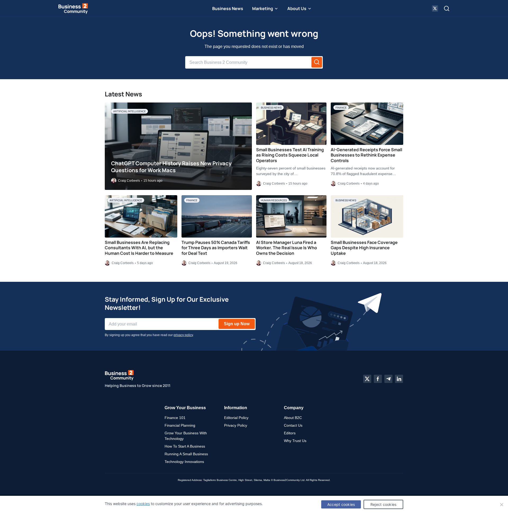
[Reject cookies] (501, 504)
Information (235, 407)
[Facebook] (378, 379)
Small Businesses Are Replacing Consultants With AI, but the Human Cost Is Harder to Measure (139, 247)
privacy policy (183, 335)
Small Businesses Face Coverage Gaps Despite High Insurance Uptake (364, 247)
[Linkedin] (399, 379)
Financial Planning (180, 425)
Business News (227, 8)
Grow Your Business (185, 407)
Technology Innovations (184, 462)
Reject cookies (383, 504)
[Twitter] (367, 379)
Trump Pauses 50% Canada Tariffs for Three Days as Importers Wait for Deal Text (216, 247)
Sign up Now (237, 324)
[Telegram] (388, 379)
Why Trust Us (295, 441)
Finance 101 (175, 418)
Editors (290, 433)
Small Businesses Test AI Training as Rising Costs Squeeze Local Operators (290, 155)
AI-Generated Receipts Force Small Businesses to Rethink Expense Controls (366, 155)
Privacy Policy (235, 425)
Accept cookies (341, 504)
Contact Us (293, 425)
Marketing (262, 8)
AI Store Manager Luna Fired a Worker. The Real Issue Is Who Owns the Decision (286, 247)
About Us (296, 8)
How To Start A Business (185, 446)
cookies (143, 503)
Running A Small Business (186, 454)
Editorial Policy (236, 418)
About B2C (293, 418)
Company (293, 407)
